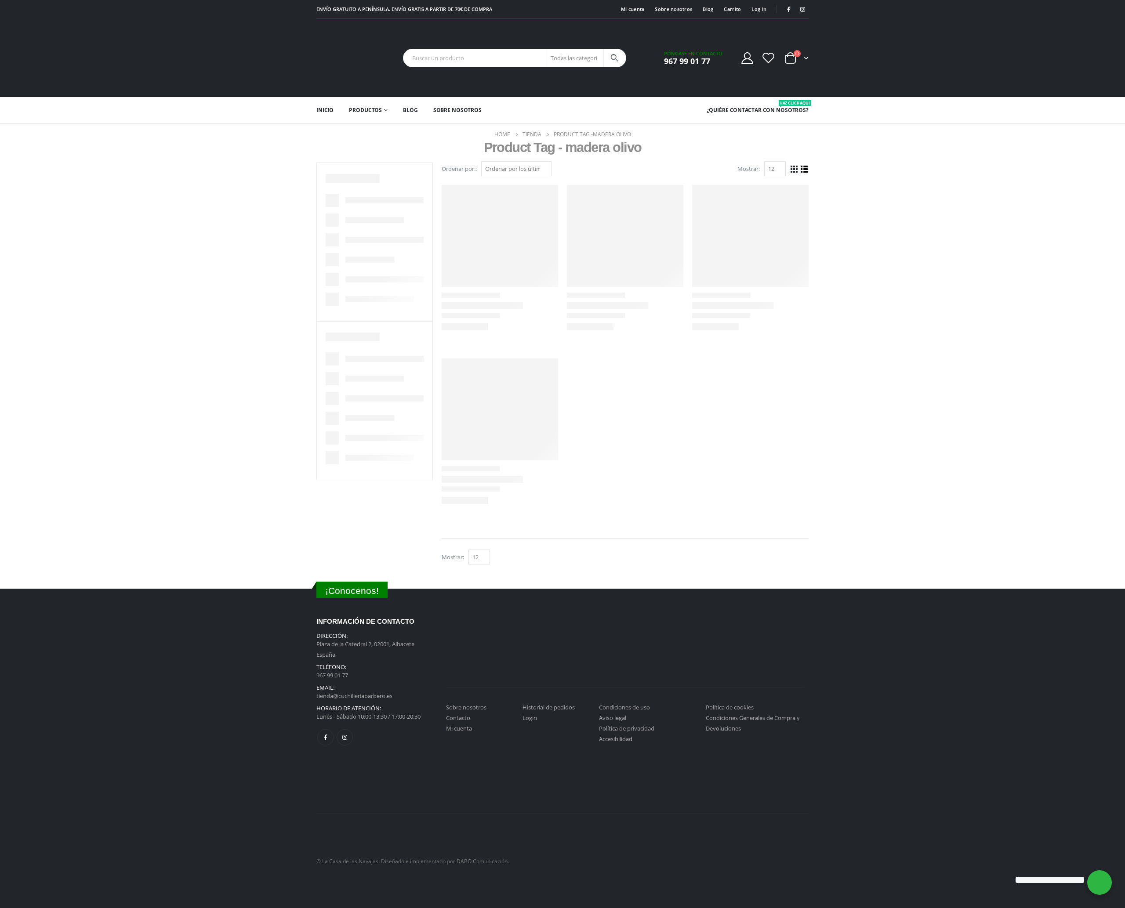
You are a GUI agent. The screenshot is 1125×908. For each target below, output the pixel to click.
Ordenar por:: (459, 169)
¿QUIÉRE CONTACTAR (734, 110)
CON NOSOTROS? (786, 107)
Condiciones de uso (624, 707)
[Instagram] (802, 9)
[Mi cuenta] (747, 58)
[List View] (804, 169)
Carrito (732, 9)
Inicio (325, 110)
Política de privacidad (626, 728)
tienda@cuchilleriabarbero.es (354, 696)
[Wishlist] (769, 58)
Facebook (325, 737)
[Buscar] (614, 58)
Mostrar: (748, 169)
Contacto (458, 718)
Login (530, 718)
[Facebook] (789, 9)
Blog (708, 9)
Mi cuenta (632, 9)
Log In (758, 9)
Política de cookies (730, 707)
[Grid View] (794, 169)
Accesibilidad (615, 739)
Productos (365, 110)
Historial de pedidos (549, 707)
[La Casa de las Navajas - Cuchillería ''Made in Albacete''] (343, 57)
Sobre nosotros (673, 9)
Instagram (345, 737)
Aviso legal (612, 718)
